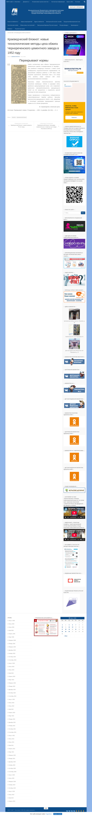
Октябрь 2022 (12, 692)
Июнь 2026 (11, 627)
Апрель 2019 (12, 801)
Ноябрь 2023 (12, 653)
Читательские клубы (12, 25)
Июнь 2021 (11, 742)
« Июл (65, 636)
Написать (74, 117)
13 (72, 627)
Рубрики (9, 28)
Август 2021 (12, 735)
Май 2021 (11, 745)
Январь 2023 (12, 686)
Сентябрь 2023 (12, 660)
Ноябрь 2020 (12, 765)
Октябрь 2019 (12, 788)
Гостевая (77, 1)
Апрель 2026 (12, 633)
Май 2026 (11, 630)
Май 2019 (11, 798)
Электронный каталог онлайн (54, 21)
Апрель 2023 (12, 676)
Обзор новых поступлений (27, 25)
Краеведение (74, 25)
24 (62, 631)
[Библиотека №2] (69, 811)
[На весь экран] (83, 517)
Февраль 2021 (12, 755)
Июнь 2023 (11, 669)
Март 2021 (11, 752)
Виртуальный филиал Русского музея (47, 25)
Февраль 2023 (12, 683)
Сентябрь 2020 (12, 771)
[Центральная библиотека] (74, 811)
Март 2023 (11, 679)
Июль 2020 (11, 778)
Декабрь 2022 (12, 689)
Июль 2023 (11, 666)
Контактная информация (58, 1)
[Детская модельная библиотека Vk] (72, 811)
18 (65, 629)
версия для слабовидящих (76, 7)
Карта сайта (70, 1)
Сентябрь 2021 (12, 732)
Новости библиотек (12, 21)
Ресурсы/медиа (64, 25)
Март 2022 (11, 715)
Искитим (10, 32)
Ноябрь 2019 (12, 784)
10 (62, 627)
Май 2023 (11, 673)
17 (62, 629)
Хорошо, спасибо (57, 814)
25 (65, 631)
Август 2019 (12, 791)
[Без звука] (81, 517)
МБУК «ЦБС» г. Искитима (13, 1)
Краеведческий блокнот (22, 32)
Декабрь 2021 (12, 722)
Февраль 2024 (12, 646)
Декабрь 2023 (12, 650)
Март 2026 (11, 637)
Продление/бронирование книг (72, 21)
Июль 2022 (11, 702)
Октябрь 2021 (12, 729)
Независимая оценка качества (40, 1)
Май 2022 (11, 709)
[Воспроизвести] (65, 517)
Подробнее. (49, 814)
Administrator (15, 56)
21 (75, 629)
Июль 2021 (11, 738)
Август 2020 (12, 775)
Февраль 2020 (12, 781)
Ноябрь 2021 (12, 725)
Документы (26, 1)
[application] (74, 513)
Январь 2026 (12, 643)
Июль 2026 (11, 623)
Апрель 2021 (12, 748)
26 (69, 631)
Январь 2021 (12, 758)
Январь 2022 (12, 719)
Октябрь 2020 (12, 768)
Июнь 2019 (11, 794)
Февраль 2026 (12, 640)
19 (69, 629)
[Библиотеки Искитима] (67, 811)
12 (69, 627)
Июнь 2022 (11, 706)
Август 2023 (12, 663)
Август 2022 (12, 699)
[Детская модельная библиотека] (83, 811)
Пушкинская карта (20, 28)
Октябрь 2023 (12, 656)
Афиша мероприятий (26, 21)
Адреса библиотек (39, 21)
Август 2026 (12, 620)
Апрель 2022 (12, 712)
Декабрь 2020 (12, 761)
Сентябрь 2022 (12, 696)
